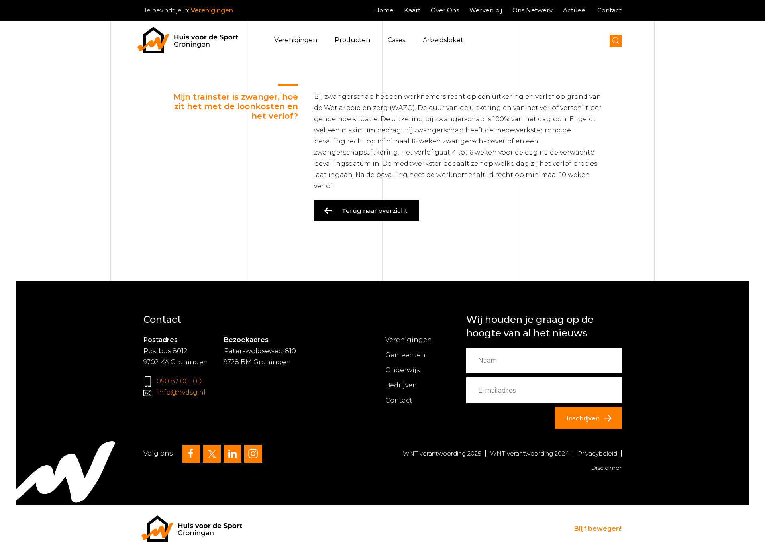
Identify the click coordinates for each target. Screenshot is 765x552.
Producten (352, 40)
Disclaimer (606, 467)
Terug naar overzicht (374, 210)
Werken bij (485, 10)
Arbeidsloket (443, 40)
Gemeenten (405, 355)
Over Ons (445, 10)
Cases (396, 40)
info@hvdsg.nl (181, 392)
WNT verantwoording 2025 (442, 453)
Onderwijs (402, 370)
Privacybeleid (597, 453)
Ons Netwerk (532, 10)
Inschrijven (583, 418)
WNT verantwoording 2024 (529, 453)
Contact (609, 10)
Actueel (575, 10)
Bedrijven (401, 385)
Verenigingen (295, 40)
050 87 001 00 (179, 381)
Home (384, 10)
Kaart (412, 10)
